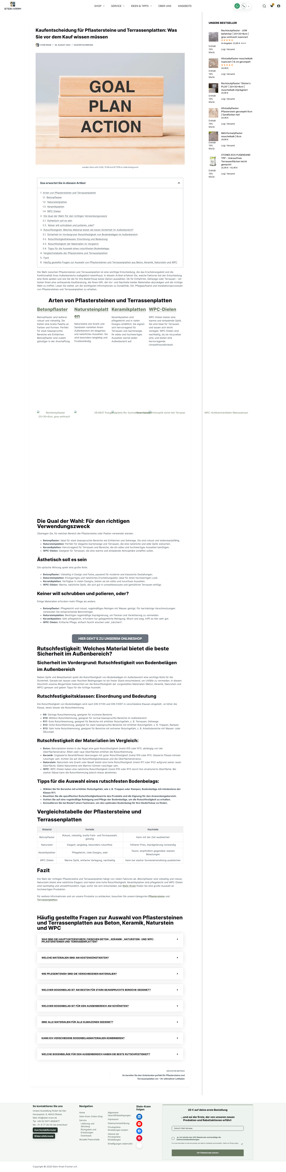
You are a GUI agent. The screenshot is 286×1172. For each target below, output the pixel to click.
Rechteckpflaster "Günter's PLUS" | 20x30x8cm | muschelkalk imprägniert (236, 86)
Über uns (164, 5)
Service (116, 5)
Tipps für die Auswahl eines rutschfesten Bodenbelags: (78, 248)
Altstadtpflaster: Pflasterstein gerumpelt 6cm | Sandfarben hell (236, 111)
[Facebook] (139, 1131)
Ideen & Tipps (140, 5)
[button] (179, 183)
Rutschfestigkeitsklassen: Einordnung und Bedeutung (78, 239)
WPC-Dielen (54, 211)
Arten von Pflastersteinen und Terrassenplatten (69, 192)
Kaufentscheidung (83, 45)
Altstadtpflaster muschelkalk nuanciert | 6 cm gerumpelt (236, 60)
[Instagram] (139, 1145)
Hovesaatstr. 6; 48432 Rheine (47, 1114)
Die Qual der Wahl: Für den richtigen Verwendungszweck (75, 215)
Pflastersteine (156, 896)
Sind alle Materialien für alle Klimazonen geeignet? (77, 1022)
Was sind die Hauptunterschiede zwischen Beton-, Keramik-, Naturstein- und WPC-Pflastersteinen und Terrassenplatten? (98, 940)
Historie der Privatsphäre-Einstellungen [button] (114, 1137)
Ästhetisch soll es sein (59, 220)
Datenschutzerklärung (118, 1123)
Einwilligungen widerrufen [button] (120, 1143)
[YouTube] (139, 1124)
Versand (231, 49)
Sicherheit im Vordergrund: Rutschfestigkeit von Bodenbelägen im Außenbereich (92, 234)
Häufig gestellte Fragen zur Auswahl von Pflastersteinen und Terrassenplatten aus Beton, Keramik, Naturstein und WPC (110, 262)
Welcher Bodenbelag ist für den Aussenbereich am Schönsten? (85, 1005)
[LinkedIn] (139, 1117)
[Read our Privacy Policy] (242, 1144)
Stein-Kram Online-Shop (91, 1116)
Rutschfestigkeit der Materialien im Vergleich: (73, 243)
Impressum (113, 1119)
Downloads (86, 1135)
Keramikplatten (55, 206)
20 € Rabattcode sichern (208, 1153)
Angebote (185, 5)
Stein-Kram (129, 885)
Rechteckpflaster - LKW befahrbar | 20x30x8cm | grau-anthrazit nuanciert (235, 33)
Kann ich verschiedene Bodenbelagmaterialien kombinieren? (83, 1038)
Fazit (46, 257)
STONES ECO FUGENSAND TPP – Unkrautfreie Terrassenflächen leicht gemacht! (235, 159)
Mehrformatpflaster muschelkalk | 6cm (232, 135)
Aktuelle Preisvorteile (89, 1139)
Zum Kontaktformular (45, 1130)
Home (82, 1112)
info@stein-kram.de (47, 1117)
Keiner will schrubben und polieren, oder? (71, 225)
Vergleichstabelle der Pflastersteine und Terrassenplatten (75, 253)
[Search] (264, 6)
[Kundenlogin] (278, 6)
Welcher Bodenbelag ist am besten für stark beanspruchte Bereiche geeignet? (96, 989)
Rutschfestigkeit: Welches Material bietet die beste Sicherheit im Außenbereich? (88, 229)
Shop (97, 5)
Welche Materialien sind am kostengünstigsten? (75, 957)
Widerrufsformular (44, 1136)
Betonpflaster (54, 197)
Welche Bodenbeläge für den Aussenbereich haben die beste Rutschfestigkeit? (96, 1054)
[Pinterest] (139, 1138)
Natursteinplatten (57, 201)
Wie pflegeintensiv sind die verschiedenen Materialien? (79, 973)
